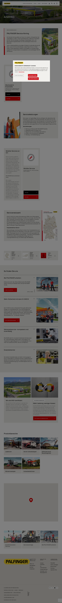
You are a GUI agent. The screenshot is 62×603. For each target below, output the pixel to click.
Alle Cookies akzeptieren (33, 78)
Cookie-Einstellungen (19, 75)
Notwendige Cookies (33, 75)
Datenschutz (21, 71)
